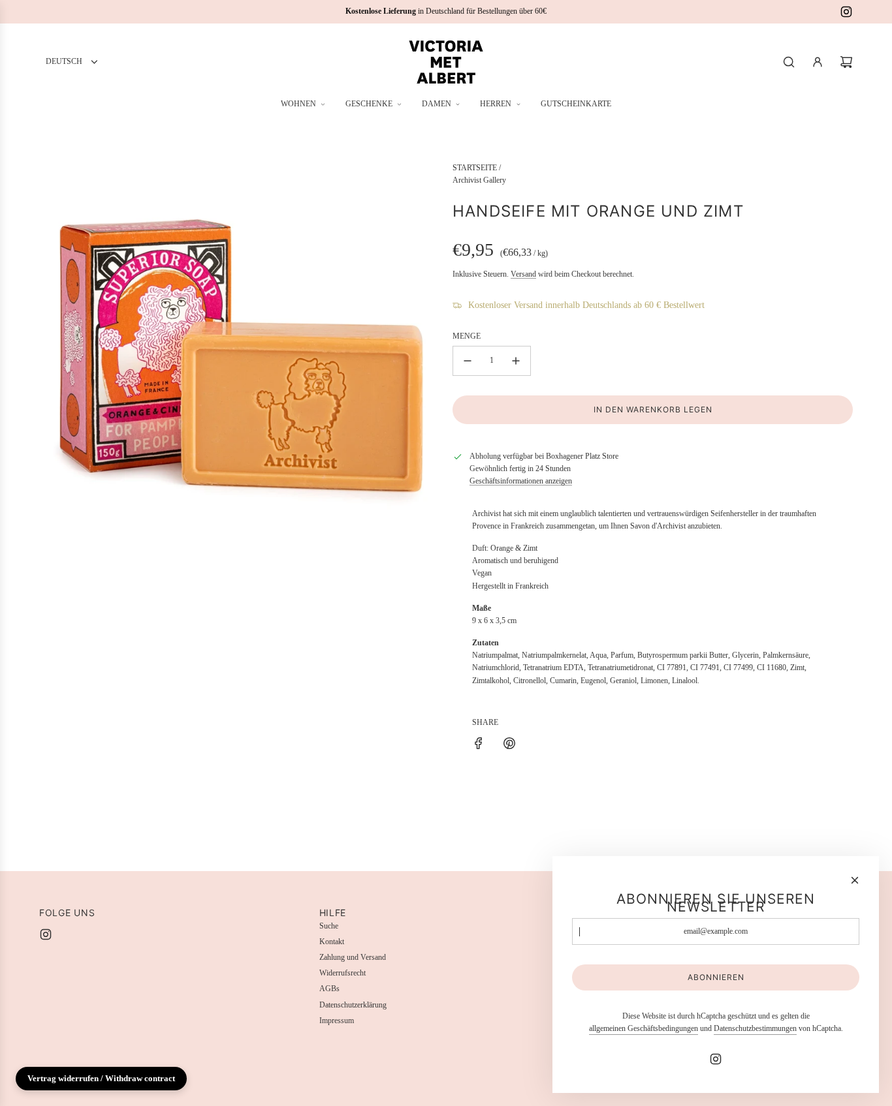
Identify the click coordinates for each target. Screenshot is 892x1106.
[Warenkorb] (846, 62)
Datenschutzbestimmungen (755, 1028)
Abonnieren (716, 977)
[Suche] (788, 62)
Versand (523, 274)
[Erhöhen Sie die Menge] (516, 360)
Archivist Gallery (479, 180)
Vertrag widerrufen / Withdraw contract (101, 1078)
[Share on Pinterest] (509, 745)
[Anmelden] (817, 62)
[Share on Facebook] (478, 745)
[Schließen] (854, 880)
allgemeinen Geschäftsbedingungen (643, 1028)
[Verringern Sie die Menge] (467, 360)
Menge (467, 336)
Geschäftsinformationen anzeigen (521, 480)
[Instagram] (846, 11)
